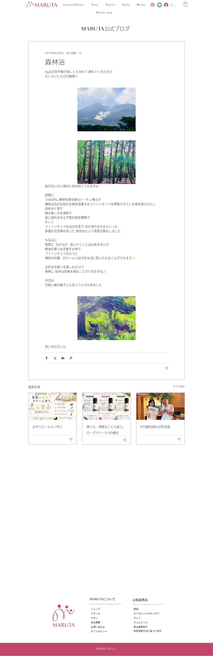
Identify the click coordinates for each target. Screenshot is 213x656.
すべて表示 (179, 386)
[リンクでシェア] (71, 358)
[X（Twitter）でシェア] (54, 358)
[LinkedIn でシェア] (62, 358)
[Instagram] (152, 4)
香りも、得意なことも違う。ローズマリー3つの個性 (106, 429)
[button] (185, 4)
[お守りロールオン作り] (52, 406)
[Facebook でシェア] (46, 358)
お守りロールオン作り (47, 426)
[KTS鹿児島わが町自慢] (160, 406)
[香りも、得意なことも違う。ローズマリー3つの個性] (107, 406)
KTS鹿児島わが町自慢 (155, 426)
